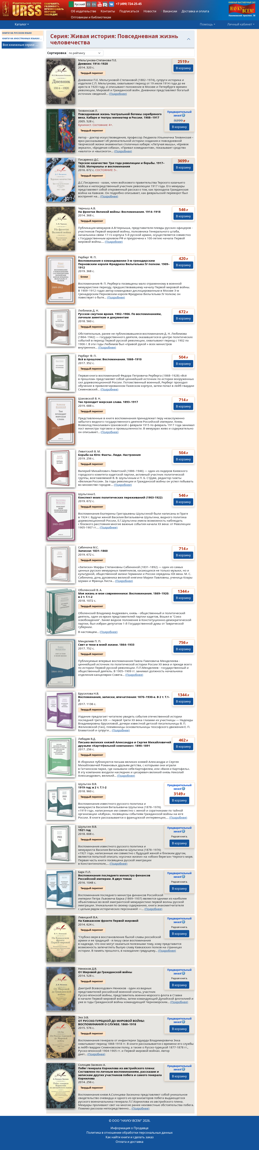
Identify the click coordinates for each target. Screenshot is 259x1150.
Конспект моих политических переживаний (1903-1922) (120, 497)
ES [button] (88, 4)
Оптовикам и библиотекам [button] (91, 17)
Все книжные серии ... (20, 45)
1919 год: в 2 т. (92, 787)
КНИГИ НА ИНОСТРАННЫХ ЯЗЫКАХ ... (22, 38)
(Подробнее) (118, 94)
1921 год (84, 830)
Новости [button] (150, 11)
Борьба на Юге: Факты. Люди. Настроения (109, 455)
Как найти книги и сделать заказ (130, 1137)
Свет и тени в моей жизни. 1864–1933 (106, 644)
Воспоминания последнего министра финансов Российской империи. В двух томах (114, 877)
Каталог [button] (21, 24)
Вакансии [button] (169, 11)
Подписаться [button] (129, 11)
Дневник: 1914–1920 (93, 63)
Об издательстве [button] (83, 11)
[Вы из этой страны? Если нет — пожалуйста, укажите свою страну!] (71, 4)
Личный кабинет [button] (239, 24)
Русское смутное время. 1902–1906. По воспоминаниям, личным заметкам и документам (120, 315)
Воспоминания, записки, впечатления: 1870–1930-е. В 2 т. (124, 698)
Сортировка (56, 53)
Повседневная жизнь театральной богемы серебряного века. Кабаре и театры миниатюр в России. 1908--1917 (120, 115)
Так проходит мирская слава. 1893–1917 (108, 402)
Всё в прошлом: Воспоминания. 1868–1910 (110, 359)
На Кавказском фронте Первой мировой (108, 920)
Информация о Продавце (129, 1128)
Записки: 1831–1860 (93, 551)
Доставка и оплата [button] (195, 11)
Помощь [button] (206, 24)
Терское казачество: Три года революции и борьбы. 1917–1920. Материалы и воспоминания (121, 164)
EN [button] (94, 4)
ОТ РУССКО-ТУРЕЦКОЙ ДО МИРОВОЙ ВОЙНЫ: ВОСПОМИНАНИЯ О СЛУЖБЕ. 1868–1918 (111, 1022)
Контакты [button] (108, 11)
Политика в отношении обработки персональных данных (129, 1132)
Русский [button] (80, 4)
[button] (99, 4)
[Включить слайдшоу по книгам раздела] (106, 53)
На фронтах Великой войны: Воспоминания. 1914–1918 (119, 212)
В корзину (183, 68)
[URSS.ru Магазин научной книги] (33, 9)
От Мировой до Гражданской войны (105, 972)
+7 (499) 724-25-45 (129, 4)
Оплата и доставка (129, 1142)
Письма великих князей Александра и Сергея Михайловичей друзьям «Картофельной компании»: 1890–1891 (124, 743)
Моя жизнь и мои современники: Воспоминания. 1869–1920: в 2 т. (123, 595)
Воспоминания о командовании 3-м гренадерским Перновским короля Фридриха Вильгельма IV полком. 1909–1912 (124, 264)
